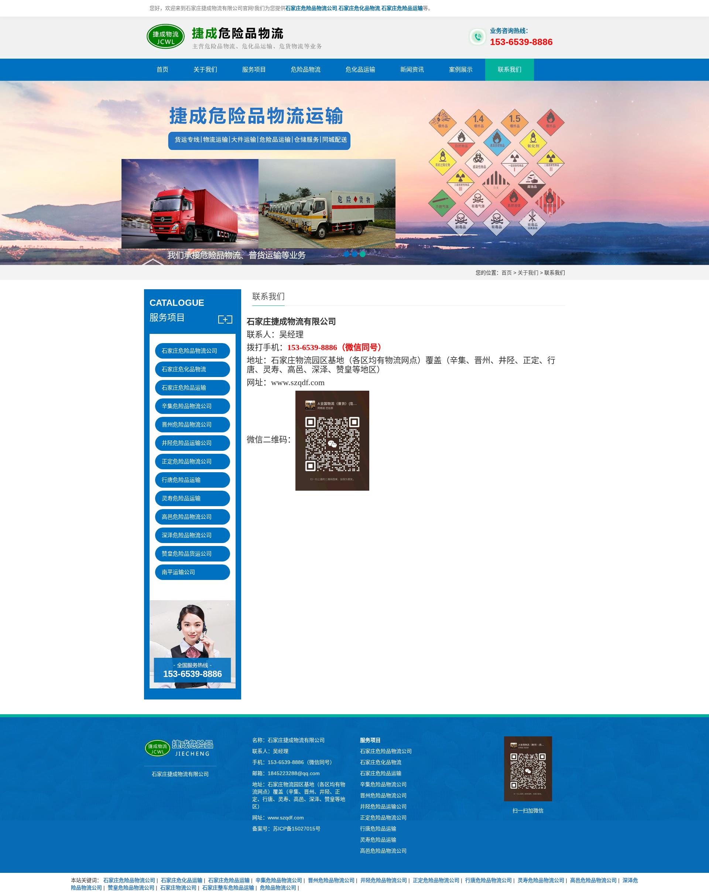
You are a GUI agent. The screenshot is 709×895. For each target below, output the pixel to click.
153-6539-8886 (192, 674)
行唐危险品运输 (181, 480)
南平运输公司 (178, 572)
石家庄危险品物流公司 (189, 351)
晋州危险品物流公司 (187, 424)
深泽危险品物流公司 (187, 535)
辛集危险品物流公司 (187, 406)
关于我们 (205, 69)
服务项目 (254, 69)
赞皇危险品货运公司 (187, 553)
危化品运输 (360, 69)
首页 (162, 69)
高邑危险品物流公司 (187, 517)
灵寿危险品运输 (181, 498)
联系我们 (509, 69)
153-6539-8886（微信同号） (301, 762)
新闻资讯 (412, 69)
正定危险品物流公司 (187, 461)
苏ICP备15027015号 (297, 829)
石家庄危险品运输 (184, 387)
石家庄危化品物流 (184, 369)
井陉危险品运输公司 (187, 443)
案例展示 (461, 69)
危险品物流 (306, 69)
